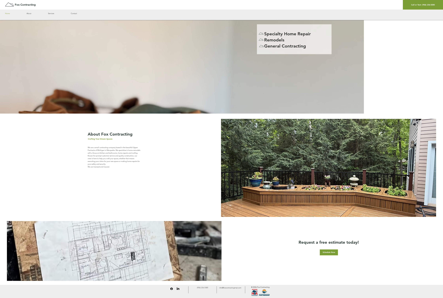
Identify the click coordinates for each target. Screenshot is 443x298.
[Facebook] (171, 288)
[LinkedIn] (178, 288)
